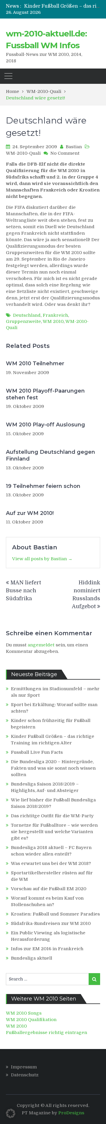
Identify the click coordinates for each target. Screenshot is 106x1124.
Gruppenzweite (23, 321)
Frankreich (55, 315)
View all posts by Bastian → (42, 558)
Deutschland (27, 315)
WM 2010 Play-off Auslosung (45, 424)
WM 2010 (53, 321)
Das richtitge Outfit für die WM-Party (52, 815)
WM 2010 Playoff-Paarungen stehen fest (45, 394)
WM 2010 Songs (24, 1013)
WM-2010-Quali (23, 153)
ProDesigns (71, 1112)
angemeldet (41, 645)
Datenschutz (25, 1075)
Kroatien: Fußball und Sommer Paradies (55, 914)
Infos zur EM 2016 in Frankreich (47, 948)
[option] (62, 6)
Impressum (24, 1067)
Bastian (74, 146)
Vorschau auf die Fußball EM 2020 (48, 888)
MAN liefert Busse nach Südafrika (23, 590)
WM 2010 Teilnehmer (35, 363)
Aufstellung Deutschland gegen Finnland (50, 455)
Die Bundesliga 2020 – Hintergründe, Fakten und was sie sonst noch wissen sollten (53, 768)
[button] (10, 1113)
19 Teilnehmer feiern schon (43, 486)
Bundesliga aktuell (31, 958)
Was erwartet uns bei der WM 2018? (51, 863)
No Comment (65, 153)
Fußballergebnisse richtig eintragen (46, 1032)
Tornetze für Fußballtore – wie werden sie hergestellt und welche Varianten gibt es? (54, 832)
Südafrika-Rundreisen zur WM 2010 (51, 923)
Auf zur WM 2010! (30, 513)
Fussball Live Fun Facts (37, 752)
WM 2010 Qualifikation (31, 1019)
